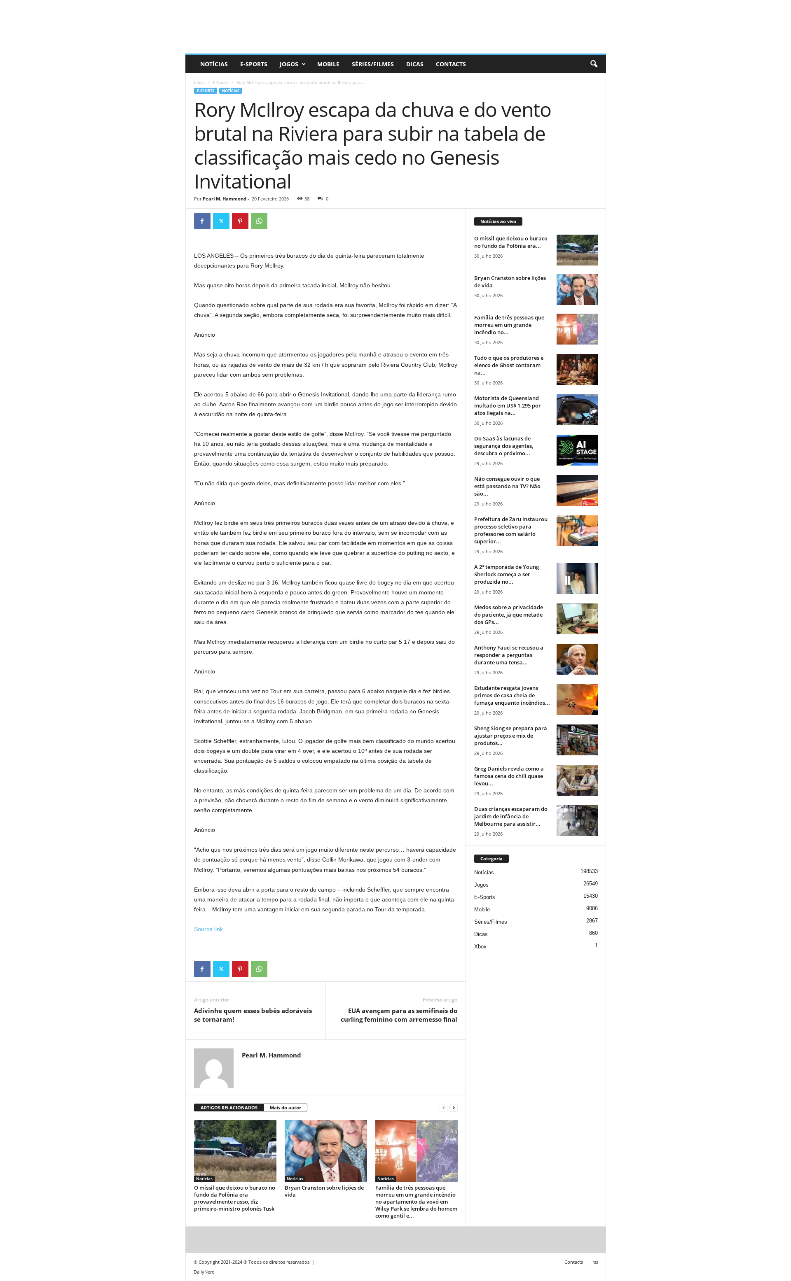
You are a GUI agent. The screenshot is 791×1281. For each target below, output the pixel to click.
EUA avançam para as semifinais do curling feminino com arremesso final (399, 1014)
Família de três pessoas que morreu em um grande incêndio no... (509, 325)
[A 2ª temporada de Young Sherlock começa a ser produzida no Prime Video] (577, 578)
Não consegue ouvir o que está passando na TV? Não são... (507, 486)
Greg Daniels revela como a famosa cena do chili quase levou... (509, 776)
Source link (208, 929)
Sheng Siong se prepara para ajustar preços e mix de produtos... (510, 735)
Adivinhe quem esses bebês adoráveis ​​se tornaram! (254, 1014)
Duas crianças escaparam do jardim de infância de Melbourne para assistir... (511, 816)
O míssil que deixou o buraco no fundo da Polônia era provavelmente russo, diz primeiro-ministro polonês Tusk (234, 1198)
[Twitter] (221, 221)
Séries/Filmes (373, 64)
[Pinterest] (240, 221)
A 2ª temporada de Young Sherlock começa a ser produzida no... (506, 574)
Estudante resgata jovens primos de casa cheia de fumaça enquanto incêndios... (512, 695)
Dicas (415, 64)
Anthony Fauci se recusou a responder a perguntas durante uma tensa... (508, 655)
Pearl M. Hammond (224, 199)
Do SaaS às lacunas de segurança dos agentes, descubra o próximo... (503, 446)
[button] (594, 64)
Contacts (451, 64)
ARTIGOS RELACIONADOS (229, 1107)
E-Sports (253, 64)
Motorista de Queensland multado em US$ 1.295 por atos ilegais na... (507, 405)
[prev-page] (444, 1108)
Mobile (328, 64)
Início (199, 82)
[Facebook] (202, 221)
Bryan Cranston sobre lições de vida (324, 1191)
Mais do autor (285, 1107)
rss (595, 1262)
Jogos (289, 64)
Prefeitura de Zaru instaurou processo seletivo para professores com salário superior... (511, 530)
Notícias (214, 64)
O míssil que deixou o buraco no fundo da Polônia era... (511, 242)
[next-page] (453, 1108)
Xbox (480, 946)
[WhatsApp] (259, 221)
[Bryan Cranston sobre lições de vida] (326, 1151)
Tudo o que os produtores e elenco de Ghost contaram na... (508, 365)
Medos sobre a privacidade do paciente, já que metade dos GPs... (508, 614)
